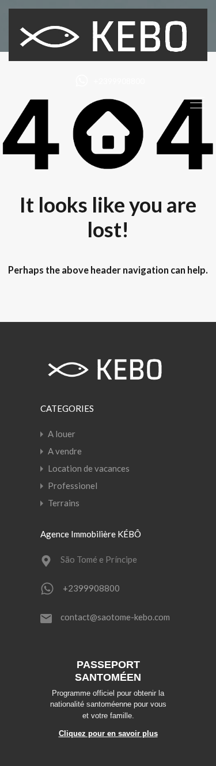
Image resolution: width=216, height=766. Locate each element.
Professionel (72, 485)
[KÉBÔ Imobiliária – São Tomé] (108, 56)
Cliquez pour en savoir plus (108, 733)
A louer (61, 433)
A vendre (65, 451)
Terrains (63, 503)
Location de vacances (89, 468)
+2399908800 (119, 81)
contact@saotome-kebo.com (115, 617)
